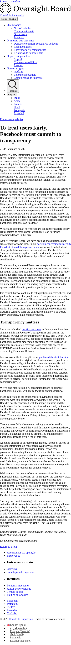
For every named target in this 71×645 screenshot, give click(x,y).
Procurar (13, 91)
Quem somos (14, 24)
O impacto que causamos (20, 40)
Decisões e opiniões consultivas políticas (36, 43)
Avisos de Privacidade (19, 588)
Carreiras (12, 568)
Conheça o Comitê (24, 31)
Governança (20, 34)
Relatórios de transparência (28, 52)
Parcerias (19, 37)
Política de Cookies (17, 594)
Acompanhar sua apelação (21, 552)
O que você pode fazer (19, 56)
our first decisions (31, 329)
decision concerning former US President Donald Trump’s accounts (35, 245)
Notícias (18, 71)
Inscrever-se (13, 555)
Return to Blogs (8, 546)
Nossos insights (15, 68)
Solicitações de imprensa (20, 572)
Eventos (18, 65)
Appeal (18, 59)
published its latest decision (54, 357)
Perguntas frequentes (18, 585)
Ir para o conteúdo (10, 1)
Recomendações (23, 46)
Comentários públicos (25, 62)
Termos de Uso (15, 591)
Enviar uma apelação (11, 119)
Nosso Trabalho (22, 28)
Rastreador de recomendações (30, 49)
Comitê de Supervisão (21, 619)
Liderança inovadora (25, 74)
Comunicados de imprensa (28, 77)
